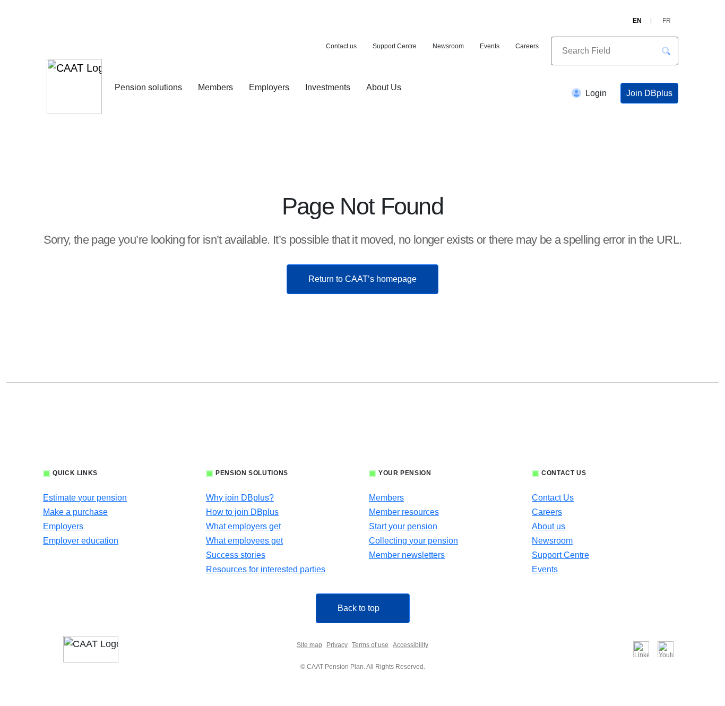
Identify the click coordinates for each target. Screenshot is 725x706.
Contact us (341, 46)
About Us (383, 87)
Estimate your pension (85, 497)
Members (215, 87)
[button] (666, 51)
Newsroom (448, 46)
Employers (269, 87)
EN (637, 20)
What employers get (243, 526)
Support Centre (395, 46)
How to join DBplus (242, 511)
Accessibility (410, 645)
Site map (309, 645)
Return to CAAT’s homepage (362, 278)
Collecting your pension (413, 540)
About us (548, 526)
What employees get (244, 540)
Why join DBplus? (240, 497)
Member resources (404, 511)
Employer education (80, 540)
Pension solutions (148, 87)
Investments (327, 87)
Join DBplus (649, 93)
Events (489, 46)
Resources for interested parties (265, 569)
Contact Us (553, 497)
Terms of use (370, 645)
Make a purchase (75, 511)
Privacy (337, 645)
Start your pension (403, 526)
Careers (527, 46)
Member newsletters (407, 554)
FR (666, 20)
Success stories (235, 554)
